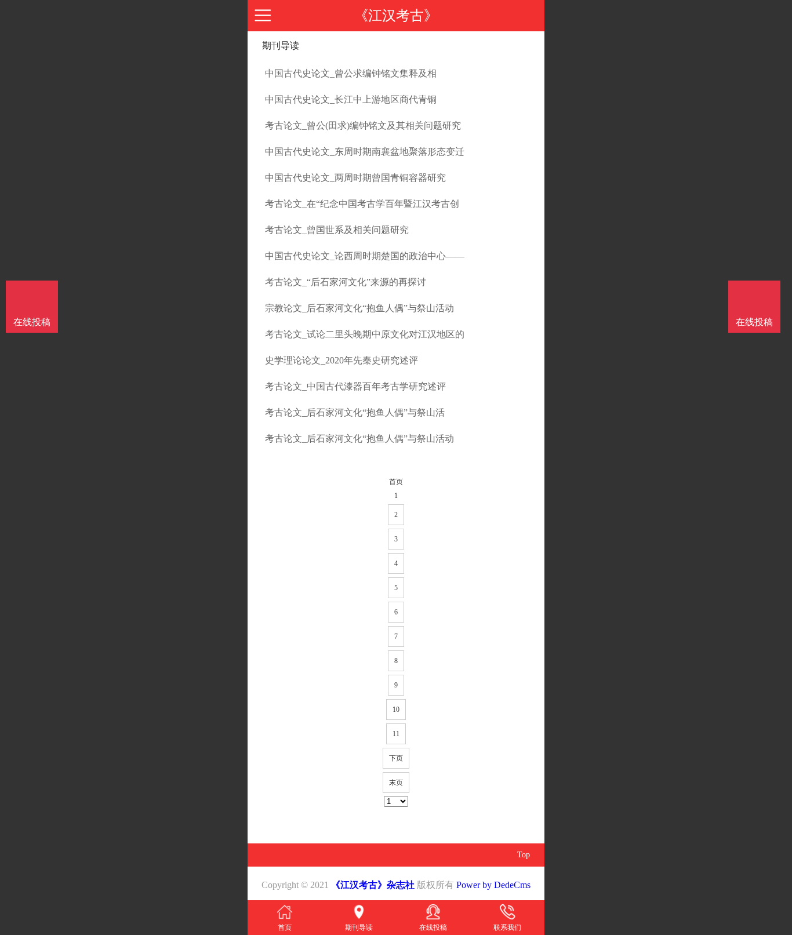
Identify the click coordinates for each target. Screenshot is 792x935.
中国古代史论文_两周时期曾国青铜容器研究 (355, 178)
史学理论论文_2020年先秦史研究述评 (341, 360)
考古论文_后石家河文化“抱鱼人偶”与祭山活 (355, 412)
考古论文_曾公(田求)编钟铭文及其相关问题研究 (363, 125)
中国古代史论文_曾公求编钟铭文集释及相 (351, 73)
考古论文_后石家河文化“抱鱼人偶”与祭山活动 (359, 438)
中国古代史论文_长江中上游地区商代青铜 (351, 99)
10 (396, 709)
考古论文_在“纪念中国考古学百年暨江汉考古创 (362, 204)
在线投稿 (754, 322)
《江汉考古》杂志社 (373, 885)
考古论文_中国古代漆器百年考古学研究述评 (355, 386)
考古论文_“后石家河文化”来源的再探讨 (345, 282)
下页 (396, 758)
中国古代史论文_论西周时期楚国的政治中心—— (364, 256)
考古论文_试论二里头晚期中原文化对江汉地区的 (364, 334)
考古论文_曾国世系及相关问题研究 (337, 230)
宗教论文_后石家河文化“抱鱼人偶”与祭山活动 (359, 308)
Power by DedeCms (493, 885)
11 (396, 734)
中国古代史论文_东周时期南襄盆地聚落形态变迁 (364, 152)
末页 (396, 782)
